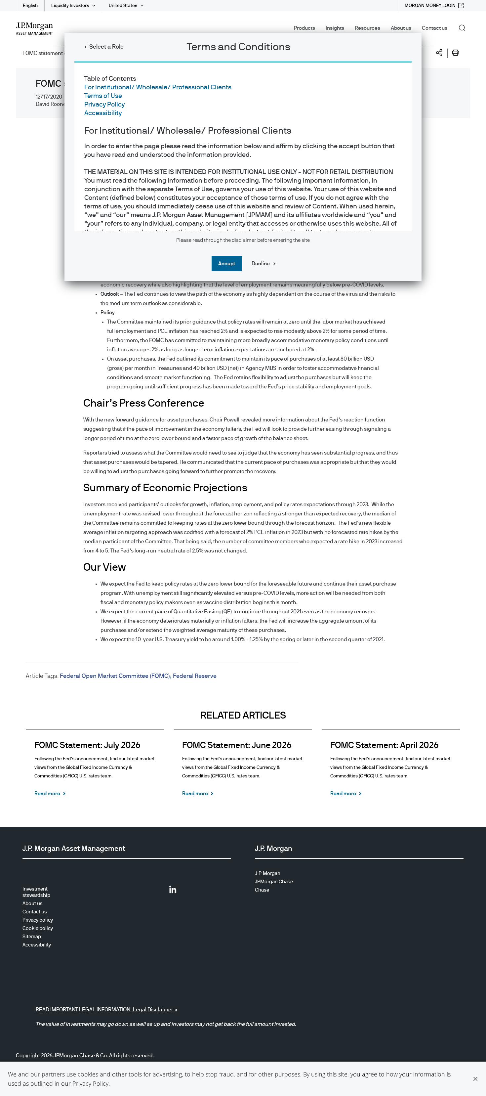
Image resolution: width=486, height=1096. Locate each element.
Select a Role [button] (106, 47)
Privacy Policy (90, 1083)
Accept (226, 263)
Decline (261, 263)
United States (123, 5)
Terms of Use (103, 96)
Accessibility (103, 113)
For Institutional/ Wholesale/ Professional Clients (157, 87)
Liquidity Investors (70, 5)
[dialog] (243, 548)
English (30, 5)
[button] (475, 1078)
